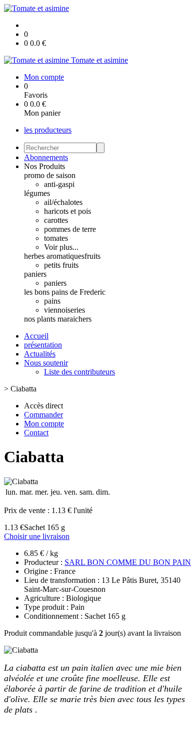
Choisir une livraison (37, 536)
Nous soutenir (46, 363)
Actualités (40, 354)
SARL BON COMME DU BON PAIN (127, 562)
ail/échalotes (63, 202)
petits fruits (61, 265)
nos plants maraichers (58, 319)
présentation (43, 345)
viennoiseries (64, 310)
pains (52, 301)
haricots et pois (67, 211)
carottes (56, 220)
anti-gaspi (59, 184)
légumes (37, 193)
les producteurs (48, 130)
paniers (35, 274)
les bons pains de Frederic (65, 292)
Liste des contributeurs (79, 372)
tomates (56, 238)
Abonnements (46, 157)
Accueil (36, 336)
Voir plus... (61, 247)
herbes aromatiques (54, 256)
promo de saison (50, 175)
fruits (92, 256)
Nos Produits (44, 166)
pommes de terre (70, 229)
